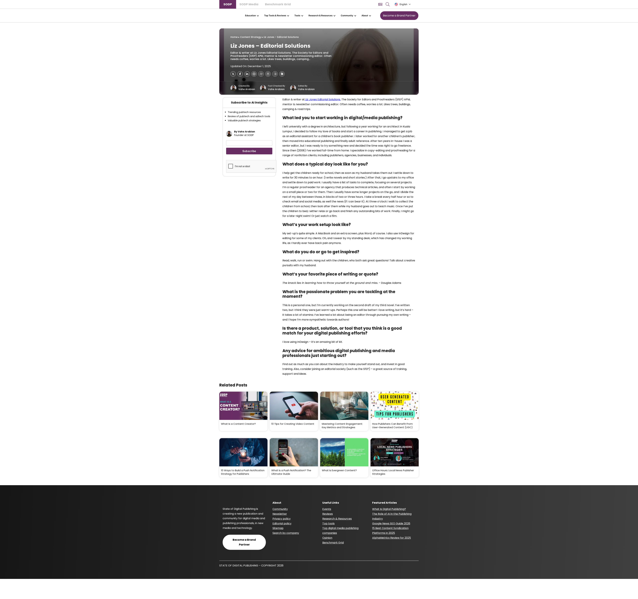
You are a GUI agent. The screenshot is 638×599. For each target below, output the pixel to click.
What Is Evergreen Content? (339, 470)
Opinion (327, 538)
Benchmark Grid (278, 4)
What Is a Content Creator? (238, 424)
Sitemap (277, 528)
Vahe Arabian (246, 89)
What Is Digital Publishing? (389, 509)
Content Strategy (250, 37)
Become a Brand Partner (399, 15)
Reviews (327, 514)
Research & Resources (320, 15)
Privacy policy (281, 519)
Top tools (328, 523)
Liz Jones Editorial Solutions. (323, 99)
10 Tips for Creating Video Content (292, 424)
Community (347, 15)
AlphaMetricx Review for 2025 (391, 538)
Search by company (285, 533)
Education (250, 15)
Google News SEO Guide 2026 (391, 523)
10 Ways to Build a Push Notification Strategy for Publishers (243, 472)
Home (234, 37)
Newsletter (279, 514)
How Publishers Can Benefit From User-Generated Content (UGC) (392, 425)
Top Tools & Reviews (275, 15)
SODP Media (248, 4)
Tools (297, 15)
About (365, 15)
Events (326, 509)
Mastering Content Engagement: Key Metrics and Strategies (342, 425)
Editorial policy (281, 523)
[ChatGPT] (254, 74)
